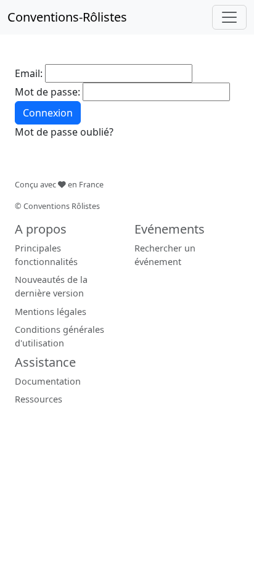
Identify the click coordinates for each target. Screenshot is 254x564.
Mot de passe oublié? (64, 132)
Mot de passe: (47, 92)
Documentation (48, 381)
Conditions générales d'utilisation (59, 336)
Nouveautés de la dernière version (51, 286)
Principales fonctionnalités (46, 255)
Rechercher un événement (164, 255)
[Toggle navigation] (229, 17)
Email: (29, 73)
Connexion (48, 113)
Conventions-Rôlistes (67, 17)
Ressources (38, 399)
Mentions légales (50, 311)
